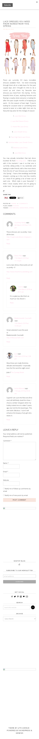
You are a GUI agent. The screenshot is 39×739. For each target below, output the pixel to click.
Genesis (19, 733)
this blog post (20, 161)
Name (6, 463)
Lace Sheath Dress (20, 132)
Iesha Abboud (19, 388)
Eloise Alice (18, 255)
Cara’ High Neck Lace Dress (20, 137)
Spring (31, 208)
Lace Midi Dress (20, 116)
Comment (7, 441)
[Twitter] (15, 597)
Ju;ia (15, 354)
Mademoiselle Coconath (23, 318)
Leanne (20, 287)
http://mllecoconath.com (15, 338)
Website (6, 480)
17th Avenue (24, 728)
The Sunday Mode (17, 372)
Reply (8, 244)
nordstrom (24, 208)
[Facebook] (12, 597)
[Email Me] (26, 597)
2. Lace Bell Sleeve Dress (19, 121)
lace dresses (14, 208)
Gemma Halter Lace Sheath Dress (20, 142)
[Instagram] (21, 597)
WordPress (24, 730)
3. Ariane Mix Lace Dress (19, 126)
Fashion (16, 205)
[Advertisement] (19, 643)
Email (5, 471)
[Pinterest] (18, 597)
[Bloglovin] (23, 597)
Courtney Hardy (20, 222)
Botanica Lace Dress (20, 148)
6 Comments (23, 203)
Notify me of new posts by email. (16, 495)
